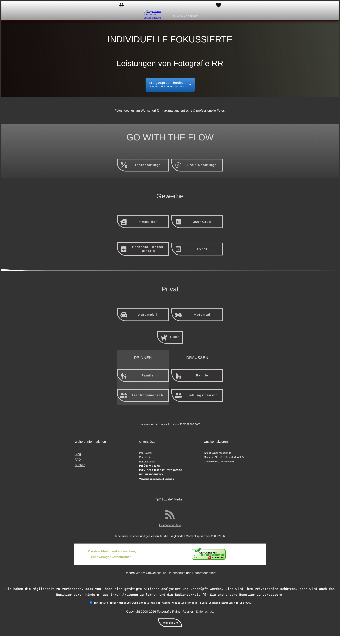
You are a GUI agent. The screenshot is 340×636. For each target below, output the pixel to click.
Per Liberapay (147, 461)
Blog (78, 454)
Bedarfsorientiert (204, 573)
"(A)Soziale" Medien (170, 499)
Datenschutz (176, 573)
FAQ (78, 459)
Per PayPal (145, 452)
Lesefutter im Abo (170, 525)
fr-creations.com (190, 424)
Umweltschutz (156, 573)
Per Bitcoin (145, 457)
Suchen (80, 465)
